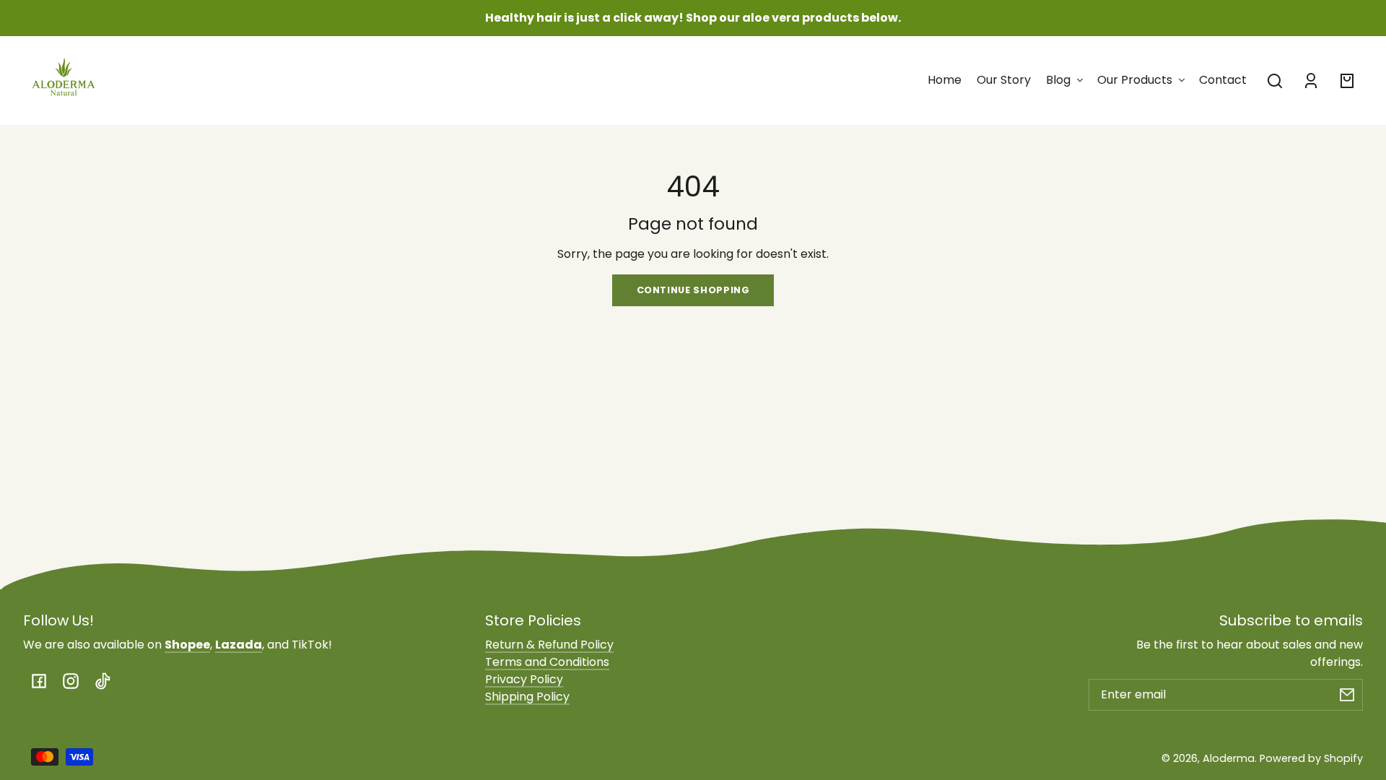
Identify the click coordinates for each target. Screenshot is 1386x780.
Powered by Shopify (1311, 758)
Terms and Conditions (547, 662)
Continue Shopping (693, 290)
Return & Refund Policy (549, 644)
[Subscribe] (1347, 695)
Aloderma (1229, 758)
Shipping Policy (527, 696)
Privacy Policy (524, 679)
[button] (1275, 81)
